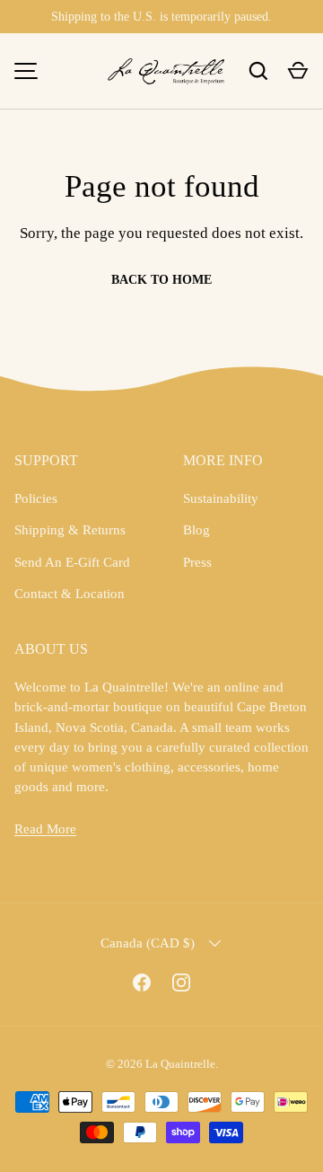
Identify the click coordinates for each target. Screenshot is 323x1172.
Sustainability (220, 498)
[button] (298, 71)
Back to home (161, 279)
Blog (196, 530)
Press (197, 562)
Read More (45, 829)
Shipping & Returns (70, 530)
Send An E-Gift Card (72, 562)
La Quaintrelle (180, 1064)
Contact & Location (69, 593)
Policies (35, 498)
